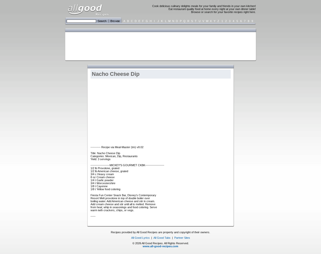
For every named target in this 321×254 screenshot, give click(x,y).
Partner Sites (182, 237)
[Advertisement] (159, 46)
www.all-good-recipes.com (160, 246)
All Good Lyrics (140, 237)
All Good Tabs (162, 237)
